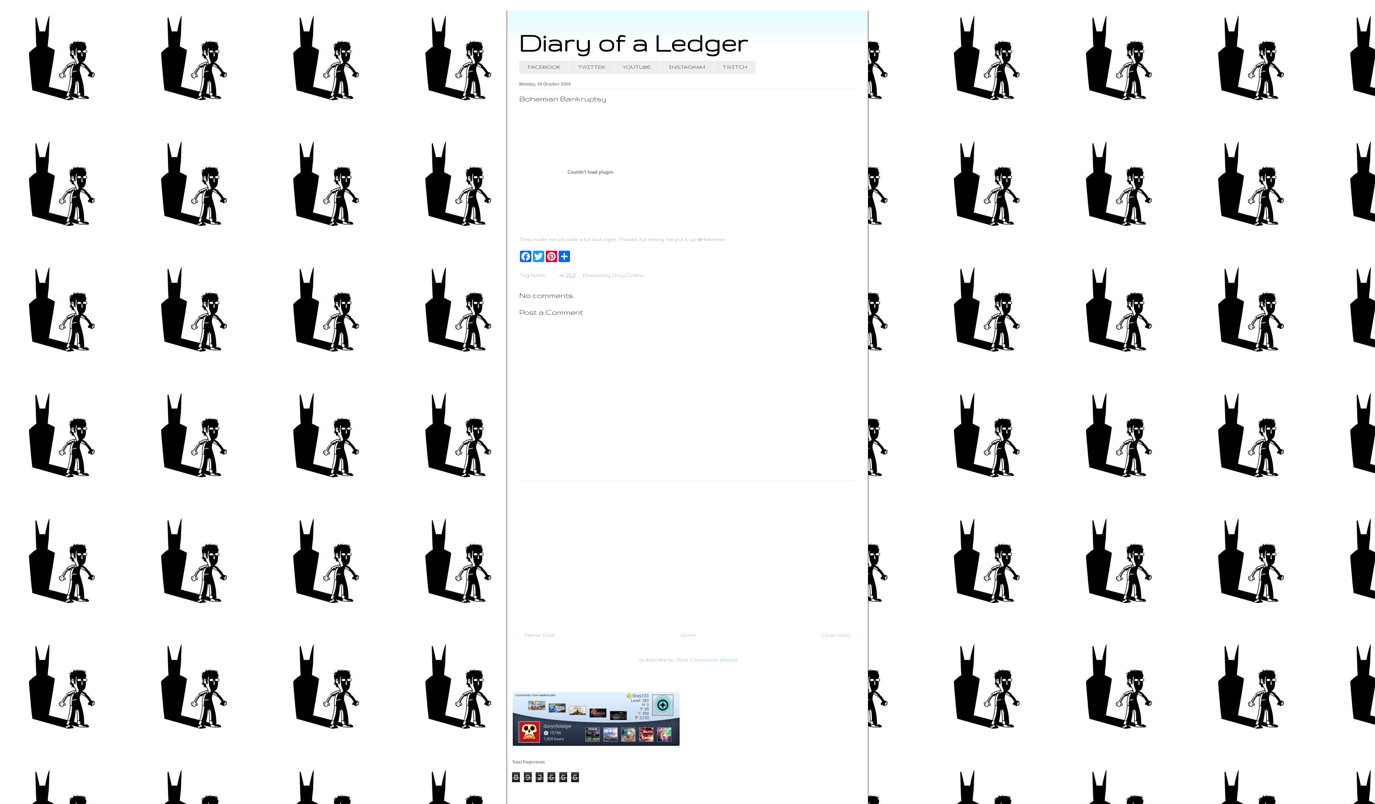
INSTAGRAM (687, 67)
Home (688, 635)
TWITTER (591, 67)
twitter (538, 275)
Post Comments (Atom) (706, 660)
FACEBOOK (544, 67)
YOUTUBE (637, 67)
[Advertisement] (687, 553)
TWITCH (735, 67)
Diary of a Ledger (633, 42)
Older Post (836, 635)
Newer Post (540, 635)
